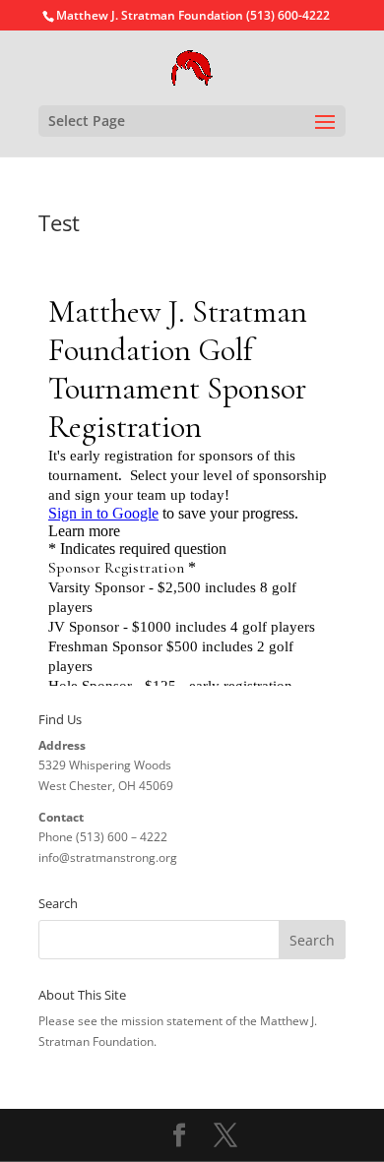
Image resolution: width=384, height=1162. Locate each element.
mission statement (172, 1020)
